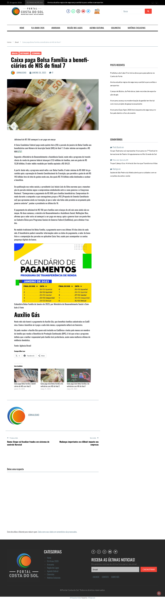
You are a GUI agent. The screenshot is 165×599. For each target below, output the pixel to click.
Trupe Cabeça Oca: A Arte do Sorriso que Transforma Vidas (134, 163)
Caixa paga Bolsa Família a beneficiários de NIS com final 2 (25, 385)
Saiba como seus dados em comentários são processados (57, 531)
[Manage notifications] (159, 593)
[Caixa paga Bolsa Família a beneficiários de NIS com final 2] (26, 375)
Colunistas (50, 574)
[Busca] (132, 11)
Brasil (17, 42)
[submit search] (148, 11)
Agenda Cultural (52, 571)
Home (9, 42)
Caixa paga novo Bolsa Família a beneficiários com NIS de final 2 (52, 385)
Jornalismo (21, 72)
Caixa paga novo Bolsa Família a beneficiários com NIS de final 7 (78, 385)
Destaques (25, 53)
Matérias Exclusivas (53, 577)
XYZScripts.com (91, 598)
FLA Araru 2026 (53, 561)
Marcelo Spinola (119, 160)
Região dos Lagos (53, 567)
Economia (36, 53)
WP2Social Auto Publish (75, 598)
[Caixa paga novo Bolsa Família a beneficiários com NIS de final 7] (79, 375)
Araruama (50, 564)
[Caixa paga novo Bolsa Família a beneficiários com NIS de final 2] (52, 375)
